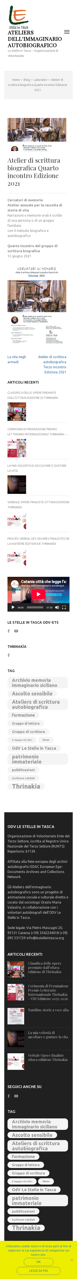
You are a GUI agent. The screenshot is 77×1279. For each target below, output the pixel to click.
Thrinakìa (26, 786)
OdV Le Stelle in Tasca (34, 748)
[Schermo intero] (64, 607)
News (46, 739)
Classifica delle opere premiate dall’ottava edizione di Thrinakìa (32, 395)
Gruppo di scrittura (28, 732)
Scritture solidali (23, 778)
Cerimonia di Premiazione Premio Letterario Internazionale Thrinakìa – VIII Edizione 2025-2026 (36, 432)
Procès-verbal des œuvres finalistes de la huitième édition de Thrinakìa (38, 541)
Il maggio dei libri (22, 740)
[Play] (13, 607)
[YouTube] (16, 631)
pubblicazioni (23, 770)
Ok (38, 1262)
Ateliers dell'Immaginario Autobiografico (35, 38)
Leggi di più (38, 1270)
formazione (23, 715)
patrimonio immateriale (27, 759)
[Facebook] (8, 631)
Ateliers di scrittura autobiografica (36, 704)
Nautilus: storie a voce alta (48, 1010)
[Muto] (57, 607)
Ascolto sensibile (32, 693)
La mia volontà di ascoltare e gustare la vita (37, 468)
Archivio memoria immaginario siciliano (34, 683)
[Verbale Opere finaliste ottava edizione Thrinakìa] (16, 521)
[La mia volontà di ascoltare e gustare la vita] (16, 484)
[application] (38, 594)
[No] (72, 1260)
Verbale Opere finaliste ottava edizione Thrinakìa (38, 504)
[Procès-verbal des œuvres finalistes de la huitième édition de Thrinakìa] (16, 557)
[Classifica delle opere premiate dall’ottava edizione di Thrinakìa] (16, 411)
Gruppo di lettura (26, 723)
